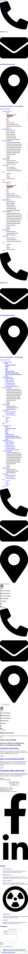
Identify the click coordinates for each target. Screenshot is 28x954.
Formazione (5, 236)
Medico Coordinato (10, 132)
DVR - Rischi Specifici (11, 114)
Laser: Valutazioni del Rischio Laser (14, 147)
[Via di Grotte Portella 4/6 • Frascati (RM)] (14, 103)
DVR (7, 112)
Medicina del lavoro (7, 874)
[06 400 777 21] (14, 29)
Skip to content (3, 0)
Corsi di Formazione (10, 167)
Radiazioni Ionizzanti (11, 160)
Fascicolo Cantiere (10, 122)
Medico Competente (10, 130)
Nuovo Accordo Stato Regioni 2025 (12, 759)
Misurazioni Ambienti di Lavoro (13, 142)
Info (3, 242)
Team (7, 175)
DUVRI (8, 117)
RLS (7, 119)
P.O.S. (7, 127)
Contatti (8, 176)
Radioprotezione (6, 229)
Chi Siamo (8, 173)
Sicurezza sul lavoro (7, 182)
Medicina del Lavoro (7, 199)
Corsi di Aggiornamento (11, 168)
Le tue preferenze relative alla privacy (15, 950)
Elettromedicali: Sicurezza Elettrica (13, 145)
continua (2, 755)
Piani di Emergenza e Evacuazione (13, 126)
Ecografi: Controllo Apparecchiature (14, 144)
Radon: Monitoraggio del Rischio (13, 149)
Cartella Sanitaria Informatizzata (13, 139)
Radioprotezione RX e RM (12, 162)
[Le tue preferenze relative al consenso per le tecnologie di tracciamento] (25, 951)
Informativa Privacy (10, 178)
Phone (1, 942)
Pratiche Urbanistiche (11, 154)
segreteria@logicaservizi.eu (7, 64)
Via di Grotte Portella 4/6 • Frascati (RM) (11, 106)
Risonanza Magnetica (11, 164)
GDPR (7, 157)
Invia (1, 944)
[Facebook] (15, 833)
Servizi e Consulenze (7, 211)
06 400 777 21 (4, 31)
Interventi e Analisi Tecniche (12, 124)
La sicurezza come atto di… (9, 748)
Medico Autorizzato (10, 134)
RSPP (7, 121)
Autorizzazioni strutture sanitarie (13, 150)
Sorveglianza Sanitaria (11, 137)
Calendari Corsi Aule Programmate (13, 170)
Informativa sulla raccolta (8, 952)
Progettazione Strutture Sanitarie (13, 152)
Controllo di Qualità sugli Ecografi (12, 770)
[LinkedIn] (15, 863)
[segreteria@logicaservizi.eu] (14, 61)
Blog (4, 250)
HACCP (8, 156)
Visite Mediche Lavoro (11, 135)
